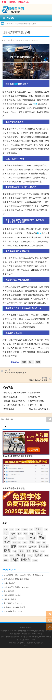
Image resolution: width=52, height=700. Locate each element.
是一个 (32, 546)
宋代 (39, 533)
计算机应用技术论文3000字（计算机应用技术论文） (24, 575)
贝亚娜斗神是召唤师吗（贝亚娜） (15, 405)
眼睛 (16, 83)
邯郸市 (25, 559)
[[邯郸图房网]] (26, 9)
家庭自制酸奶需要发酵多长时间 (16, 579)
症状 (35, 104)
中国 (11, 529)
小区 (5, 538)
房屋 (25, 542)
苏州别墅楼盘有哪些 (36, 400)
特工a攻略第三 (10, 583)
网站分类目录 (39, 631)
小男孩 (26, 645)
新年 (44, 542)
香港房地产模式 (34, 392)
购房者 (38, 555)
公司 (46, 529)
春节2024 (10, 23)
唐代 (32, 533)
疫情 (28, 551)
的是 (42, 551)
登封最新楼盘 (9, 591)
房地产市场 (16, 542)
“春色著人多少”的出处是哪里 (14, 392)
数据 (38, 542)
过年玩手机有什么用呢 (38, 380)
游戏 (21, 550)
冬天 (6, 533)
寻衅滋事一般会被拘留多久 (14, 400)
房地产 (7, 541)
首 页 (4, 2)
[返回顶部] (49, 626)
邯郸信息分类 (23, 2)
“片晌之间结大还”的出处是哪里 (39, 409)
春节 (13, 546)
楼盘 (7, 550)
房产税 (21, 538)
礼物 (5, 556)
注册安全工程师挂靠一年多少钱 (16, 587)
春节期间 (22, 546)
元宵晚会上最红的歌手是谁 (14, 607)
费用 (46, 555)
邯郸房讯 (12, 2)
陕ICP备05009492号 (35, 634)
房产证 (31, 537)
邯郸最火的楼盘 (10, 599)
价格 (31, 529)
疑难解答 (24, 634)
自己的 (20, 555)
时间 (6, 546)
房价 (42, 537)
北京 (19, 534)
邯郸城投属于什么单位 (13, 595)
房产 (13, 538)
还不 (6, 560)
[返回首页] (49, 614)
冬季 (13, 533)
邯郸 (14, 559)
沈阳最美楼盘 (8, 409)
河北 (14, 551)
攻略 (32, 541)
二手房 (24, 529)
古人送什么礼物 (34, 396)
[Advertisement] (26, 674)
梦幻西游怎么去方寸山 (13, 603)
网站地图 (17, 634)
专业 (5, 529)
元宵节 (38, 529)
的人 (39, 233)
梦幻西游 (43, 546)
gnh (9, 40)
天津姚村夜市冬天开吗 (13, 611)
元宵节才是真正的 (10, 396)
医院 (25, 534)
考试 (11, 556)
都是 (35, 560)
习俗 (17, 529)
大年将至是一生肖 (35, 405)
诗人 (30, 555)
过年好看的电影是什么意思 (15, 372)
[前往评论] (49, 620)
